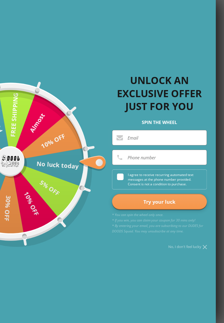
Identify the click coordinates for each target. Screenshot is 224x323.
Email (133, 138)
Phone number (142, 157)
